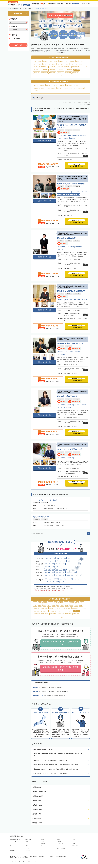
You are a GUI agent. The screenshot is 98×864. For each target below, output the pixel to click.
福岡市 (65, 579)
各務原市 (51, 61)
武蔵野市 (69, 293)
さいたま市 (51, 581)
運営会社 (12, 857)
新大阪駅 (76, 240)
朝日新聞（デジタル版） (15, 839)
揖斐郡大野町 (60, 66)
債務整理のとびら (29, 850)
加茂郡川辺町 (53, 72)
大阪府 (60, 240)
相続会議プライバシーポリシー (46, 856)
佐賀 (49, 575)
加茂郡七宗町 (76, 72)
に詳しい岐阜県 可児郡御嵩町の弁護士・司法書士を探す (51, 691)
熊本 (57, 575)
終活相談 (36, 90)
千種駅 (76, 399)
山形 (65, 558)
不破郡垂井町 (61, 69)
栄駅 (77, 130)
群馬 (69, 561)
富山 (57, 563)
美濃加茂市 (71, 61)
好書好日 (43, 843)
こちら (65, 588)
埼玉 (54, 561)
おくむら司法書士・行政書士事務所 (45, 500)
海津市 (80, 64)
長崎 (53, 575)
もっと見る (60, 75)
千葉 (58, 561)
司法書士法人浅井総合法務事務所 (71, 183)
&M (10, 841)
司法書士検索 (76, 3)
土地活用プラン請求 (85, 3)
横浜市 (46, 579)
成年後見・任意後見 (50, 88)
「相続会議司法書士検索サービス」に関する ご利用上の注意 (49, 586)
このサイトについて (14, 856)
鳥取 (57, 572)
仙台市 (46, 581)
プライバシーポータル (72, 856)
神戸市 (70, 579)
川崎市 (57, 581)
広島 (46, 572)
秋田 (58, 558)
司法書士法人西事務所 (66, 238)
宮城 (61, 558)
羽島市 (71, 64)
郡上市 (49, 64)
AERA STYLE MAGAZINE (47, 848)
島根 (60, 572)
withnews (12, 848)
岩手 (54, 558)
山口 (53, 572)
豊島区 (68, 452)
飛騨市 (44, 64)
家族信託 (76, 85)
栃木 (65, 561)
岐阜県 (36, 502)
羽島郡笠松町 (44, 66)
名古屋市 (69, 130)
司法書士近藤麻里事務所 (67, 396)
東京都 (60, 293)
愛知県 (60, 130)
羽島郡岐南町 (37, 66)
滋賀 (60, 569)
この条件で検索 (17, 45)
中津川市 (61, 61)
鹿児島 (68, 575)
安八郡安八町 (37, 69)
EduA (11, 843)
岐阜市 (35, 61)
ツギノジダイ (60, 843)
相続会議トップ (52, 3)
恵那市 (35, 64)
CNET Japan (28, 839)
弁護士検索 (60, 3)
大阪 (46, 569)
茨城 (61, 561)
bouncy (27, 848)
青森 (50, 558)
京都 (53, 569)
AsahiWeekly (75, 845)
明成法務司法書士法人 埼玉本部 (70, 343)
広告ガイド (18, 857)
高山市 (55, 61)
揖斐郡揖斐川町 (75, 66)
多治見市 (45, 61)
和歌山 (64, 569)
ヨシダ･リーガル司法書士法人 (69, 449)
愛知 (46, 566)
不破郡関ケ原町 (68, 69)
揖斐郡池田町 (67, 66)
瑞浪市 (77, 61)
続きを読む (75, 145)
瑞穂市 (39, 64)
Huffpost (27, 843)
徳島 (68, 572)
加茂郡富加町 (37, 72)
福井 (64, 563)
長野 (53, 563)
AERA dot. (27, 845)
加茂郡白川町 (68, 72)
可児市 (66, 61)
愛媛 (71, 572)
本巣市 (66, 64)
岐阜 (53, 566)
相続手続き (36, 85)
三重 (57, 566)
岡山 (49, 572)
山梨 (49, 563)
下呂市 (76, 64)
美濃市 (53, 64)
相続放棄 (42, 85)
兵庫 (49, 569)
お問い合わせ (25, 857)
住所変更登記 (81, 88)
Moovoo (11, 845)
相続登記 (48, 85)
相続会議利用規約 (33, 856)
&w (13, 841)
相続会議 (59, 841)
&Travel (17, 841)
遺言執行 (59, 88)
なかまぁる (43, 845)
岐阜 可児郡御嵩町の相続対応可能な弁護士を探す (60, 643)
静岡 (49, 566)
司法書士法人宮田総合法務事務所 (71, 291)
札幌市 (61, 579)
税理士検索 (68, 3)
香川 (64, 572)
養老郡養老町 (84, 66)
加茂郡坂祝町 (61, 72)
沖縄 (72, 575)
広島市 (79, 579)
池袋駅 (76, 452)
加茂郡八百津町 (44, 72)
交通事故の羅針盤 (61, 848)
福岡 (46, 575)
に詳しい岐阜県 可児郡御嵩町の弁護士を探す (48, 687)
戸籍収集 (62, 85)
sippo (42, 839)
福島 (69, 558)
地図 (85, 155)
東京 (46, 561)
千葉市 (62, 581)
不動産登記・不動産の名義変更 (69, 88)
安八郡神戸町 (44, 69)
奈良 (57, 569)
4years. (58, 839)
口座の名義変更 (55, 85)
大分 (60, 575)
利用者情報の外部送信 (60, 856)
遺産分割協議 (69, 85)
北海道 (46, 558)
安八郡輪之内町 (52, 69)
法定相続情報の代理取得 (39, 88)
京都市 (75, 579)
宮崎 (64, 575)
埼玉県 (60, 346)
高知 (75, 572)
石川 (60, 563)
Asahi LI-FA (59, 845)
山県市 (62, 64)
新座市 (68, 346)
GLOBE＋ (43, 841)
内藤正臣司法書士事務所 (41, 517)
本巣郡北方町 (52, 66)
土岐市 (82, 61)
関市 (58, 64)
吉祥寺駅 (77, 293)
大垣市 (39, 61)
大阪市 (68, 240)
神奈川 (49, 561)
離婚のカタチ (13, 850)
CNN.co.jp (27, 841)
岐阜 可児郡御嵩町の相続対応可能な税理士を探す (60, 668)
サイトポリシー (24, 856)
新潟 (46, 563)
